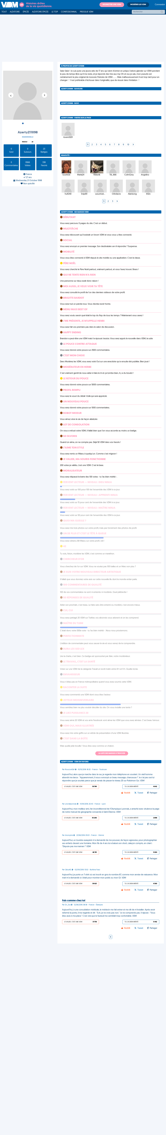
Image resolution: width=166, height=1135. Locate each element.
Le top (55, 12)
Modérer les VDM (138, 5)
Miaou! (24, 142)
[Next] (133, 144)
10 (128, 145)
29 (32, 142)
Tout (4, 12)
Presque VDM (86, 12)
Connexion (160, 5)
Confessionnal (69, 12)
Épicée (26, 12)
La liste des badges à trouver (111, 753)
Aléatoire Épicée (40, 12)
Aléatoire (15, 12)
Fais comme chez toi (73, 900)
